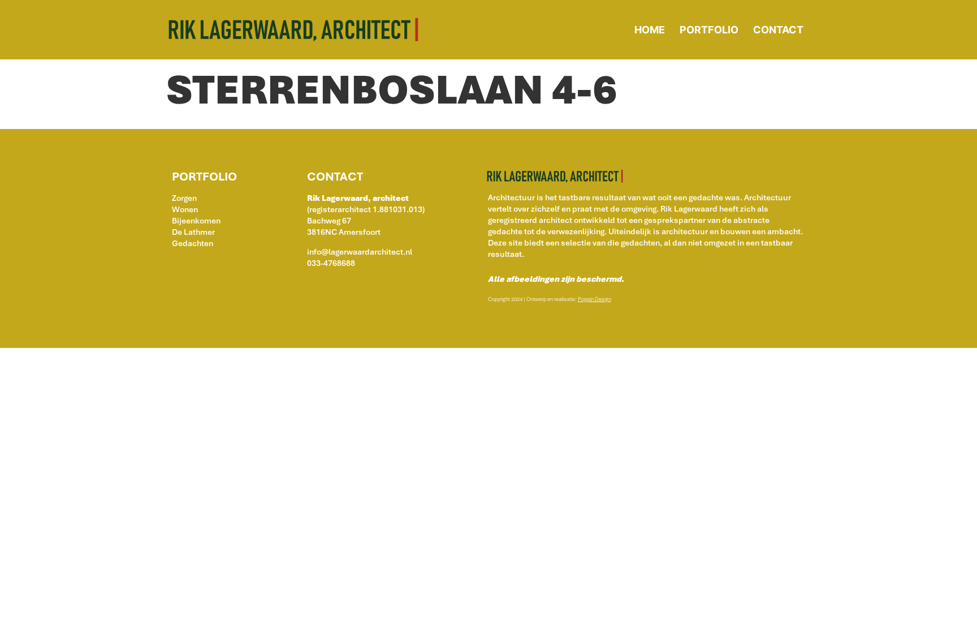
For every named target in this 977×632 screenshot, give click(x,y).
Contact (778, 30)
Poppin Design (594, 299)
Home (649, 30)
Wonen (185, 209)
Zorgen (184, 198)
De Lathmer (193, 232)
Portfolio (709, 30)
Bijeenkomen (196, 221)
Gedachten (192, 243)
